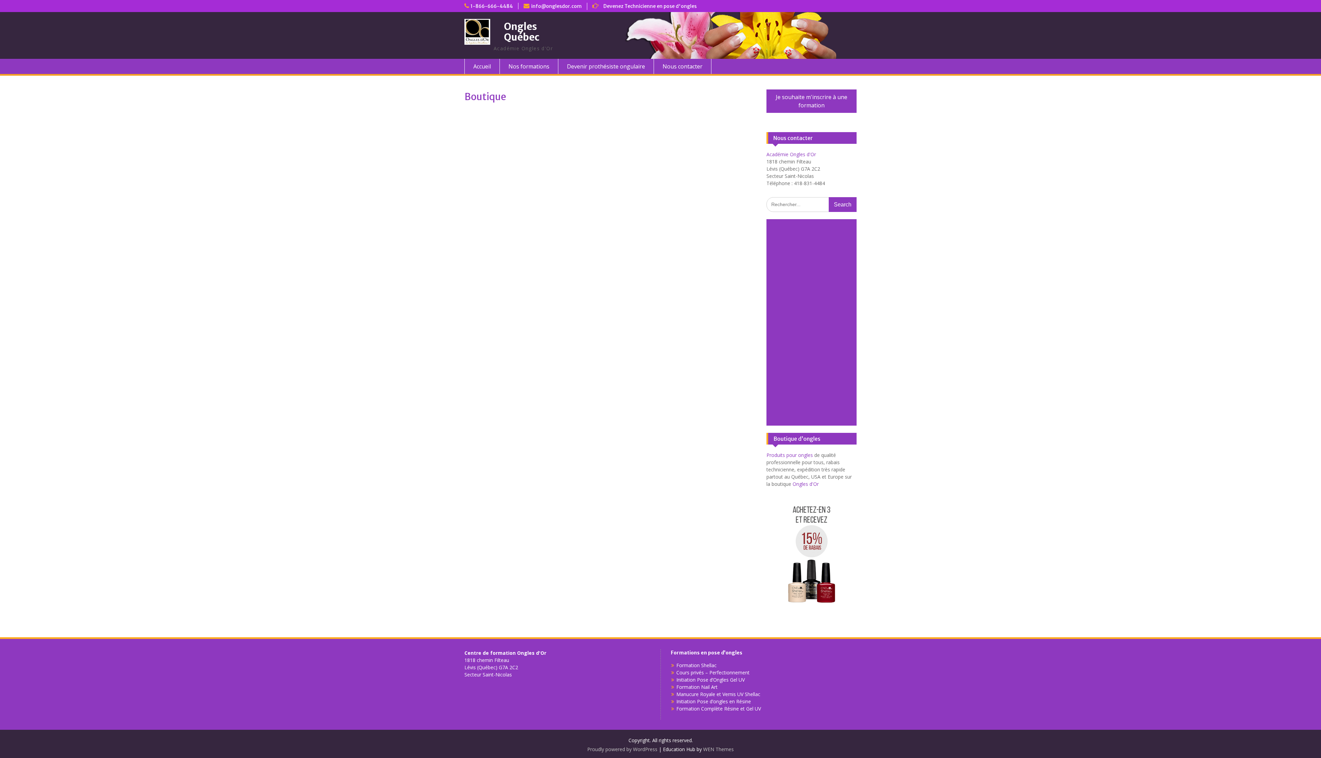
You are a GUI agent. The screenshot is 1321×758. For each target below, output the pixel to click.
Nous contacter (682, 66)
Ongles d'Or (806, 484)
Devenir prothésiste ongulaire (606, 66)
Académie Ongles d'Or (791, 154)
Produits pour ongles (789, 455)
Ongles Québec (521, 31)
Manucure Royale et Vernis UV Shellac (718, 694)
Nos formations (528, 66)
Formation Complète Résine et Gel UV (718, 708)
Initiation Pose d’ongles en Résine (713, 701)
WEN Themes (718, 749)
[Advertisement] (811, 322)
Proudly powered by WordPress (622, 749)
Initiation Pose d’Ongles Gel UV (710, 679)
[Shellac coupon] (811, 609)
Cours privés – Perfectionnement (713, 672)
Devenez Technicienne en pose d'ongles (650, 6)
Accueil (482, 66)
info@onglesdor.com (556, 6)
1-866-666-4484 (492, 6)
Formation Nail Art (697, 687)
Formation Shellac (696, 665)
